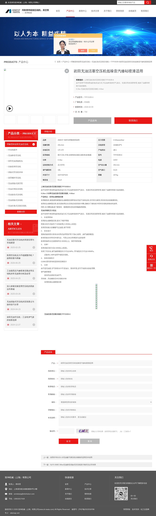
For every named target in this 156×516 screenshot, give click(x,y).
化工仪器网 (145, 509)
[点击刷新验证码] (83, 431)
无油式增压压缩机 (15, 189)
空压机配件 (12, 150)
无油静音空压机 (14, 155)
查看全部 (21, 212)
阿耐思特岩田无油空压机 (80, 62)
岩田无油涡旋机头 (15, 161)
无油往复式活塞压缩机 (100, 62)
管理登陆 (126, 509)
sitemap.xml (14, 513)
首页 (58, 11)
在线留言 (132, 11)
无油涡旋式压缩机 (15, 200)
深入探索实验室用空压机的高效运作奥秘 (20, 287)
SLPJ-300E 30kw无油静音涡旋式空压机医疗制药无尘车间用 (73, 465)
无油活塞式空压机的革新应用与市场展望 (20, 241)
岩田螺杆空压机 (14, 178)
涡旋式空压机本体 (15, 172)
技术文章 (95, 11)
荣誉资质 (120, 11)
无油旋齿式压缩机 (15, 195)
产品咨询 (92, 120)
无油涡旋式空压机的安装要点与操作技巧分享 (20, 303)
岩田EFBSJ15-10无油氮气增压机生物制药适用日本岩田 (71, 457)
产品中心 (70, 11)
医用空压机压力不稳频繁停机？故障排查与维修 (20, 256)
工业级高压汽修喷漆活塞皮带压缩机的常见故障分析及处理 (20, 272)
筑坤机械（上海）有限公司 (25, 2)
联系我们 (145, 11)
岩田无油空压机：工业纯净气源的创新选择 (20, 318)
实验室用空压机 (14, 167)
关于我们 (108, 11)
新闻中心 (83, 11)
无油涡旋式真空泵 (15, 183)
